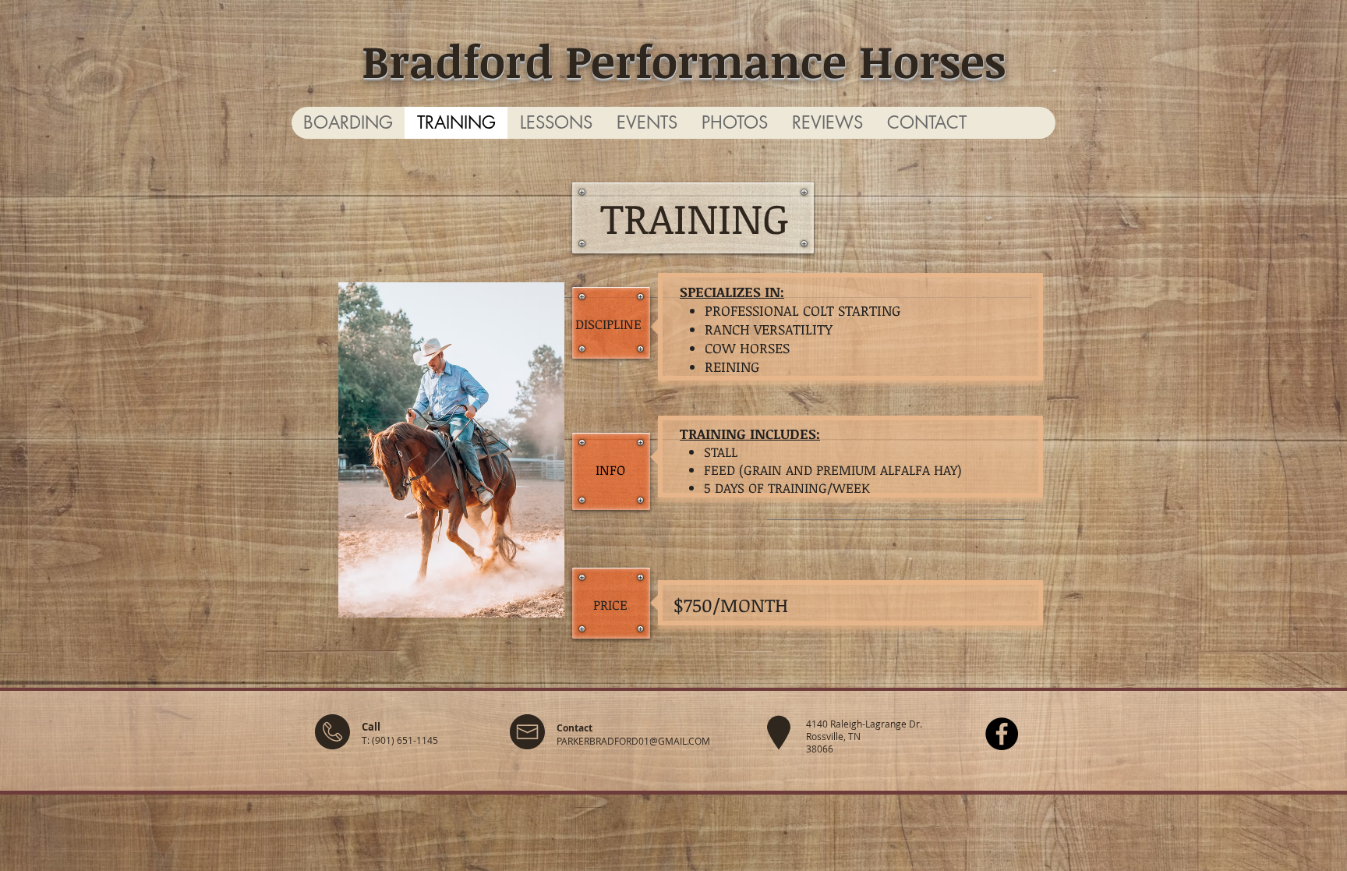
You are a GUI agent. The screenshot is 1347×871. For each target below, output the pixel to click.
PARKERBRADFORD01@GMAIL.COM (633, 741)
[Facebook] (1001, 733)
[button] (646, 123)
